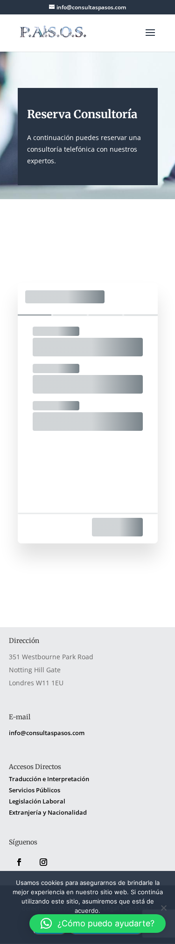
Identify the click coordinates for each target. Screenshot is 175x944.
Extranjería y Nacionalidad (48, 812)
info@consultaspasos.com (46, 733)
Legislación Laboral (37, 801)
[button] (97, 923)
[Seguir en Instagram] (43, 862)
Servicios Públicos (34, 790)
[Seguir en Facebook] (19, 862)
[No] (163, 907)
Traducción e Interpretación (49, 779)
